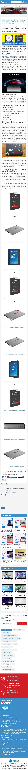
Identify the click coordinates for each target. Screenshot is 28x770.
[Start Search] (22, 2)
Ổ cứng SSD (5, 56)
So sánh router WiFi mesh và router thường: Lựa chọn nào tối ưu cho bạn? (7, 546)
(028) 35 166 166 (9, 718)
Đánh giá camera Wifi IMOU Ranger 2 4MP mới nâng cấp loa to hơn (20, 594)
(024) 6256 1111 (9, 720)
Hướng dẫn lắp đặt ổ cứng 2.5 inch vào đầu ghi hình (7, 581)
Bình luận (8, 492)
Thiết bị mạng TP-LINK (8, 669)
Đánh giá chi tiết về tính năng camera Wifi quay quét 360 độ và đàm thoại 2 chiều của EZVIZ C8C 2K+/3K (7, 595)
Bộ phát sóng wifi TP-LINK (9, 641)
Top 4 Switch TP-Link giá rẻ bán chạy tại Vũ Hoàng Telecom (20, 561)
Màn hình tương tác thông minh (10, 644)
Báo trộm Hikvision (7, 647)
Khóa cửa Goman (7, 666)
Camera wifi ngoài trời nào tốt (9, 635)
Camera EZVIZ (6, 632)
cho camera (12, 56)
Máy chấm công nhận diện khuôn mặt (11, 638)
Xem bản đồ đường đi (10, 730)
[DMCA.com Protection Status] (5, 708)
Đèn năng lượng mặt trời (8, 661)
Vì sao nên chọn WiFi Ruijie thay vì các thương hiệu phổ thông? (20, 546)
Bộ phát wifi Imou (7, 658)
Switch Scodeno (6, 652)
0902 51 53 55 (11, 723)
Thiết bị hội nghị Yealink (8, 655)
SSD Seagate (18, 179)
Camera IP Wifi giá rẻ (19, 630)
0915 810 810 (11, 721)
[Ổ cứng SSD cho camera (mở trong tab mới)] (8, 56)
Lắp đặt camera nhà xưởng (9, 649)
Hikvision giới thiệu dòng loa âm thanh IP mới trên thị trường (7, 607)
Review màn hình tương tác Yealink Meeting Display (20, 581)
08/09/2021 (14, 492)
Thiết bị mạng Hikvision (8, 664)
